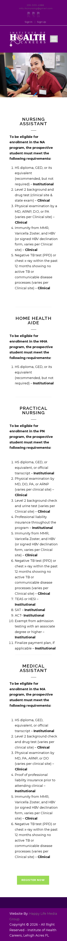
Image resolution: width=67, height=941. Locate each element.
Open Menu (54, 38)
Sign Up (41, 21)
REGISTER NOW (33, 880)
